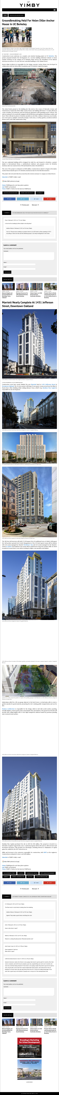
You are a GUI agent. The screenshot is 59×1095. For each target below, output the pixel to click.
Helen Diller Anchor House (10, 193)
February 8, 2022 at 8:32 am (14, 904)
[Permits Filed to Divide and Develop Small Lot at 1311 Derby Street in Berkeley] (50, 289)
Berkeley (51, 56)
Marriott (33, 384)
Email (5, 267)
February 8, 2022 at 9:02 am (21, 912)
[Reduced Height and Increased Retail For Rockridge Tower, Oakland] (8, 289)
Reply (24, 220)
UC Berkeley (40, 193)
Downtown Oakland (8, 386)
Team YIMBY (6, 54)
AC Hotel (8, 546)
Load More (29, 1087)
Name (5, 262)
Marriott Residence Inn (18, 876)
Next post (34, 205)
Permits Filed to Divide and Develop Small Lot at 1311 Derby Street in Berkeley (50, 295)
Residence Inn (28, 545)
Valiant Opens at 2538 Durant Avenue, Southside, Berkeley (36, 294)
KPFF (45, 852)
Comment (6, 251)
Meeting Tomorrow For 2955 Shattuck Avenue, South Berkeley (22, 294)
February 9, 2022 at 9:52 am (16, 935)
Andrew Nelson (19, 382)
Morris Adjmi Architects (27, 193)
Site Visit (30, 876)
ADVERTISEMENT (29, 1082)
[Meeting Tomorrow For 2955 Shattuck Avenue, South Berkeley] (22, 289)
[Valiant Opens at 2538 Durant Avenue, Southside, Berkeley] (36, 289)
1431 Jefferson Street (48, 384)
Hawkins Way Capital (49, 388)
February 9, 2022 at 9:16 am (21, 228)
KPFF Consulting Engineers (47, 873)
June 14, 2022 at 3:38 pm (17, 946)
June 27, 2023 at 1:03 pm (24, 958)
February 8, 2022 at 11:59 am (15, 925)
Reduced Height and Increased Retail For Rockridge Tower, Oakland (7, 295)
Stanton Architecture (8, 709)
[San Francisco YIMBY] (29, 4)
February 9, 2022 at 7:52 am (15, 220)
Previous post (25, 205)
